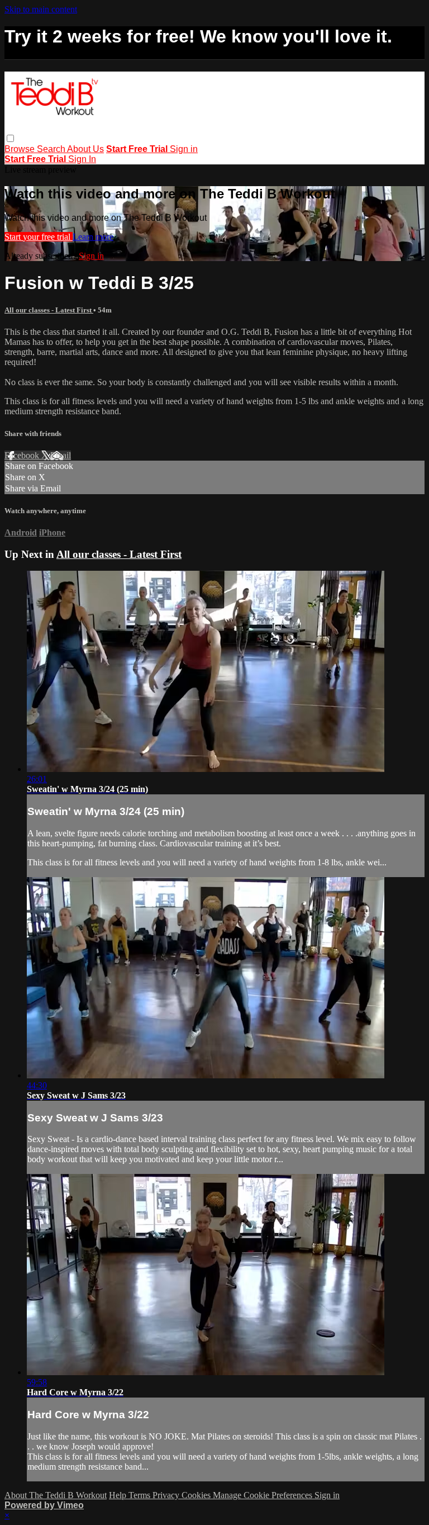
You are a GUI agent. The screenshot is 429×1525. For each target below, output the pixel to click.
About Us (85, 149)
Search (52, 149)
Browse (20, 149)
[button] (10, 138)
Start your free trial (38, 236)
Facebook (22, 455)
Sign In (82, 159)
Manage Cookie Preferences (263, 1495)
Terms (140, 1495)
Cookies (197, 1495)
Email (60, 455)
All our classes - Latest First (48, 310)
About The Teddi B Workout (55, 1495)
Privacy (167, 1495)
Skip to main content (40, 9)
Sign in (184, 149)
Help (118, 1495)
